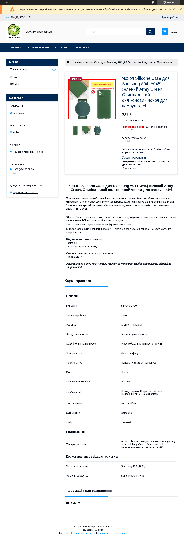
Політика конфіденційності (111, 533)
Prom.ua (109, 526)
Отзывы (14, 84)
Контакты (83, 47)
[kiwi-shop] (14, 38)
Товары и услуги (39, 47)
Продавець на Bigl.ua (92, 530)
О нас (65, 47)
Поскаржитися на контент (83, 533)
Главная (15, 47)
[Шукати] (150, 31)
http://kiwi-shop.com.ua (25, 192)
